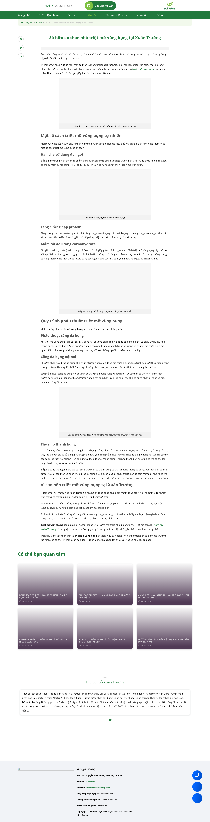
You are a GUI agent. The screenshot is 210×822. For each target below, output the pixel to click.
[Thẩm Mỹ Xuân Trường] (170, 5)
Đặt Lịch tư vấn (104, 5)
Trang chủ (24, 15)
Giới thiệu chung (49, 15)
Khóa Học (143, 15)
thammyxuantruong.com (98, 787)
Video (160, 15)
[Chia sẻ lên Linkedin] (21, 56)
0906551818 (63, 6)
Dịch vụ (72, 15)
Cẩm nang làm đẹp (117, 15)
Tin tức (92, 15)
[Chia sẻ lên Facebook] (21, 39)
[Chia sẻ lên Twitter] (21, 47)
